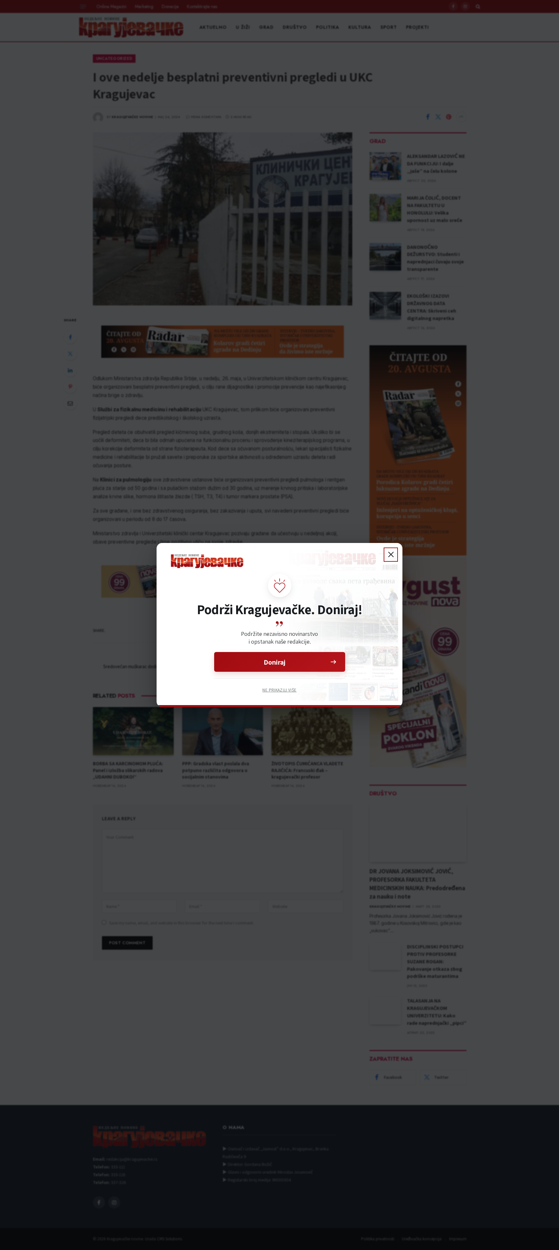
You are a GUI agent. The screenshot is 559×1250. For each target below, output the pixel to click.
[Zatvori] (391, 554)
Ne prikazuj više (279, 690)
